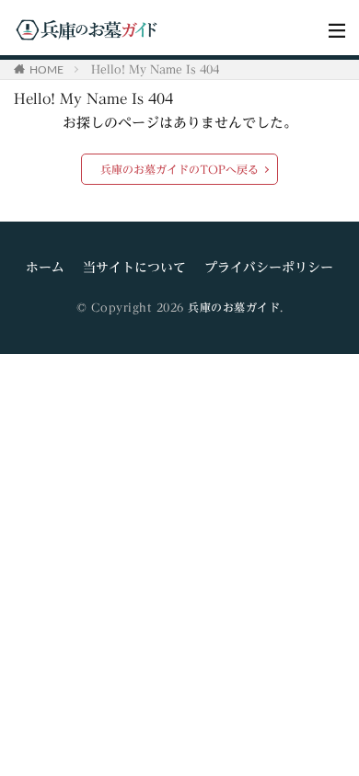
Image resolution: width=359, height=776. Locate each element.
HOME (46, 68)
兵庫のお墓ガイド (234, 307)
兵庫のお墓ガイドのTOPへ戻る (179, 169)
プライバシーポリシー (268, 267)
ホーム (45, 267)
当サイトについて (134, 267)
